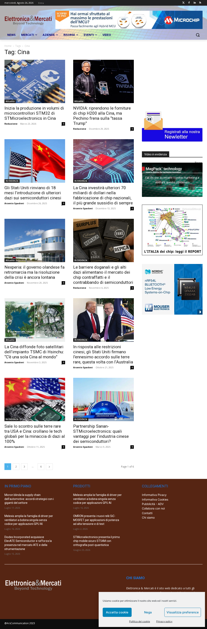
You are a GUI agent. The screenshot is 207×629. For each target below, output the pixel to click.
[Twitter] (183, 3)
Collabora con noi (153, 508)
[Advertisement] (172, 75)
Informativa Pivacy (154, 495)
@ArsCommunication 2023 (19, 623)
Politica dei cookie (139, 621)
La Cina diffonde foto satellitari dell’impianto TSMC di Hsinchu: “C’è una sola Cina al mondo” (34, 351)
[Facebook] (189, 3)
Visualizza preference (183, 612)
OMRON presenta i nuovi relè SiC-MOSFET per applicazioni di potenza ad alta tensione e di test (96, 519)
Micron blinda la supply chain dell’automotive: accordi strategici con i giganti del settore (29, 498)
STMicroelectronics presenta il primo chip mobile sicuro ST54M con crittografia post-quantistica (96, 541)
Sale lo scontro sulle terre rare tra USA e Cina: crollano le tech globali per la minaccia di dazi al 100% (34, 434)
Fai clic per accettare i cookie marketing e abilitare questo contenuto (172, 180)
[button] (198, 35)
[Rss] (200, 3)
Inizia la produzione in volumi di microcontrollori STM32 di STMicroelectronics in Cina (34, 113)
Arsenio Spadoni (14, 203)
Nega (148, 612)
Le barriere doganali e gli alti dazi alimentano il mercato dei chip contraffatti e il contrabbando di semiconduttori (103, 275)
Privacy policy (164, 621)
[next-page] (49, 466)
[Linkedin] (194, 3)
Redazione (10, 123)
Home (8, 46)
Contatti (147, 513)
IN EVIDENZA (12, 180)
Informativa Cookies (155, 499)
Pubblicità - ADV (153, 504)
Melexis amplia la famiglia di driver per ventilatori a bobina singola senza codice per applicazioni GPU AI (28, 519)
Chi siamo (148, 517)
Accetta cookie (117, 612)
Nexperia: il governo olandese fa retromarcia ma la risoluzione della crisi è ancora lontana (34, 272)
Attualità (10, 101)
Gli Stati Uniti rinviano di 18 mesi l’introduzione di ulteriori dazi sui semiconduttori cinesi (32, 192)
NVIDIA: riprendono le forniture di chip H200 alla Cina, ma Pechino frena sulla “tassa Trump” (102, 116)
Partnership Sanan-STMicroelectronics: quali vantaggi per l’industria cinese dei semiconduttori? (101, 434)
